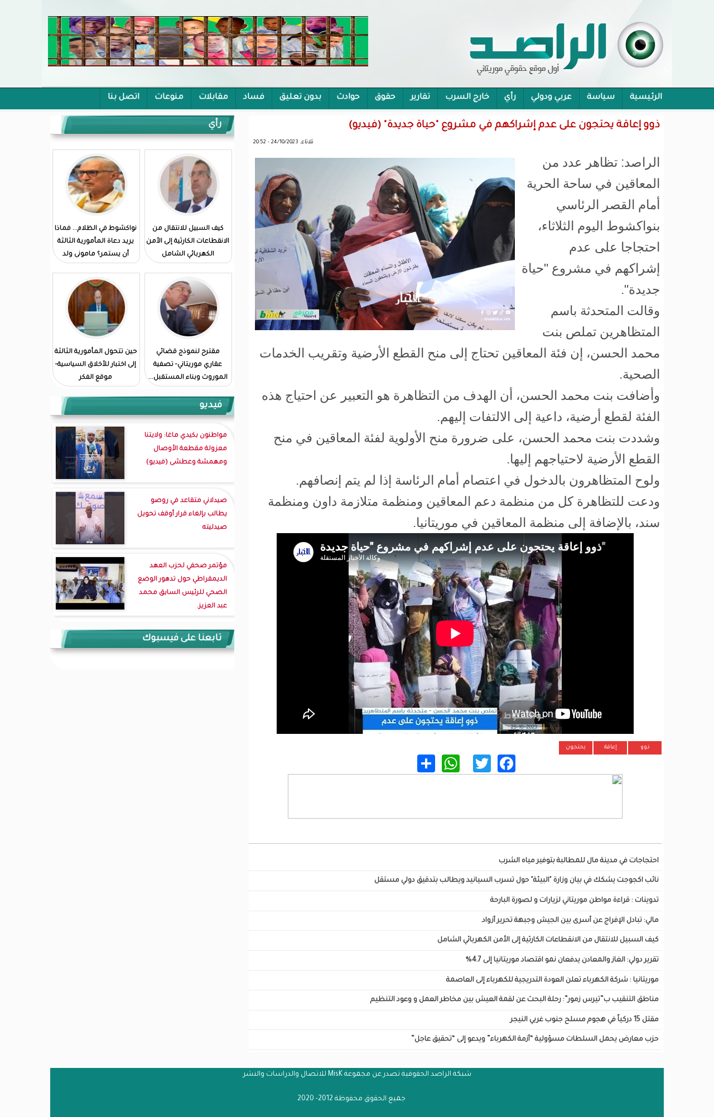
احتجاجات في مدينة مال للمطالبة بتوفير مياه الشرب (579, 861)
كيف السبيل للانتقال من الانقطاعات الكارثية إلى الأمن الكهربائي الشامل (548, 940)
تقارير (420, 97)
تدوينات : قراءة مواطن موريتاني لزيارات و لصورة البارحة (574, 901)
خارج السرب (467, 97)
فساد (253, 97)
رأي (510, 97)
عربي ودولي (551, 97)
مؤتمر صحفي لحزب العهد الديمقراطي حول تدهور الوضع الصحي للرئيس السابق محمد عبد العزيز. (182, 586)
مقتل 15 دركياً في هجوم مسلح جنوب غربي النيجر (584, 1020)
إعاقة (610, 747)
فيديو (211, 405)
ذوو (645, 747)
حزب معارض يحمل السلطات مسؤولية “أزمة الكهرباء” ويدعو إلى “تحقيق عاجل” (535, 1039)
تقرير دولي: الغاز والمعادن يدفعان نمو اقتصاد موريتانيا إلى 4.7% (562, 960)
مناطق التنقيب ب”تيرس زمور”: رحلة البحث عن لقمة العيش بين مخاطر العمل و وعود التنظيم (514, 1000)
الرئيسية (646, 97)
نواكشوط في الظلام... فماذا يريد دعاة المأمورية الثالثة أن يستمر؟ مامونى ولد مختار (96, 248)
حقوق (385, 97)
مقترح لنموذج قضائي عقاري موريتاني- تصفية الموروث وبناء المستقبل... (188, 365)
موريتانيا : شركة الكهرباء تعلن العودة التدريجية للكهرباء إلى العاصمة (552, 980)
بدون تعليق (300, 97)
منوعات (169, 97)
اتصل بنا (123, 97)
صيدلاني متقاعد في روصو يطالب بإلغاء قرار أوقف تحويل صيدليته (182, 514)
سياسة (601, 97)
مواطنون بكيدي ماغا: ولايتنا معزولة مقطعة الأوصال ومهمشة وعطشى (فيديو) (185, 449)
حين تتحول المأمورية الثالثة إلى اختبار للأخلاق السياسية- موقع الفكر (96, 365)
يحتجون (576, 747)
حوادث (348, 97)
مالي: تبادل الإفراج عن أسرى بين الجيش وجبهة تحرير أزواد (570, 921)
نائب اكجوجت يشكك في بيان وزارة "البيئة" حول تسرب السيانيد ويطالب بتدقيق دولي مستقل (516, 880)
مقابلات (213, 97)
